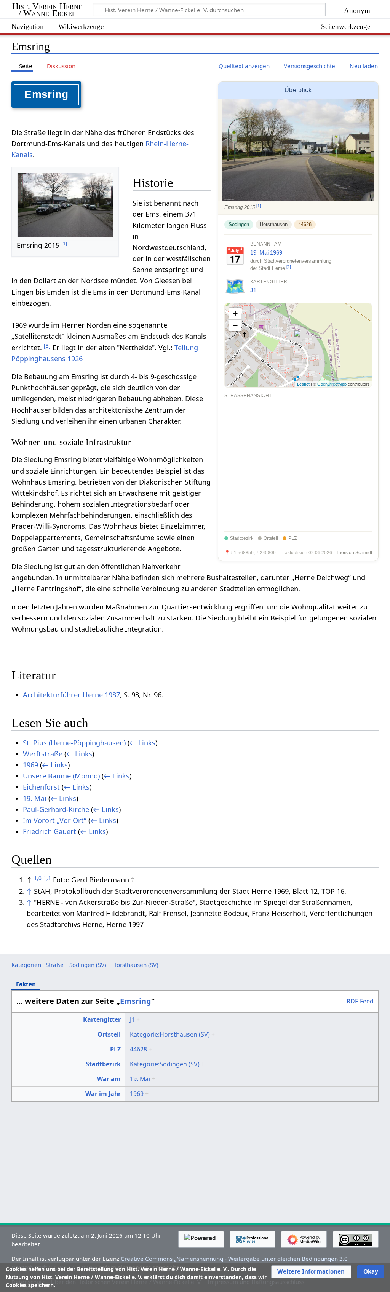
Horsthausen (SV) (135, 964)
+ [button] (235, 313)
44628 (305, 224)
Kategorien (26, 964)
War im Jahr (103, 1093)
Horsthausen (274, 224)
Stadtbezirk (103, 1064)
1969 (276, 252)
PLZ (115, 1049)
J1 (253, 290)
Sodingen (239, 224)
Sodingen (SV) (87, 964)
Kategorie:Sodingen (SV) (165, 1064)
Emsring (135, 1001)
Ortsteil (109, 1034)
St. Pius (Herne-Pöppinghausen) (74, 742)
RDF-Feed (360, 1001)
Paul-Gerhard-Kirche (56, 809)
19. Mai (259, 252)
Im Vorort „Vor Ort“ (54, 820)
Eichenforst (41, 786)
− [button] (235, 325)
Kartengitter (102, 1019)
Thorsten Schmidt (354, 552)
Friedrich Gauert (49, 831)
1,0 (38, 878)
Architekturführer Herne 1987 (71, 694)
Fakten (26, 984)
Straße (55, 964)
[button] (311, 1271)
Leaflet (303, 384)
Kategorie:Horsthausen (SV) (170, 1034)
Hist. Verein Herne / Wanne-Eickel (47, 10)
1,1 (47, 878)
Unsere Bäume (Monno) (61, 775)
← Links (142, 742)
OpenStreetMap (332, 384)
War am (109, 1079)
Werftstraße (42, 753)
